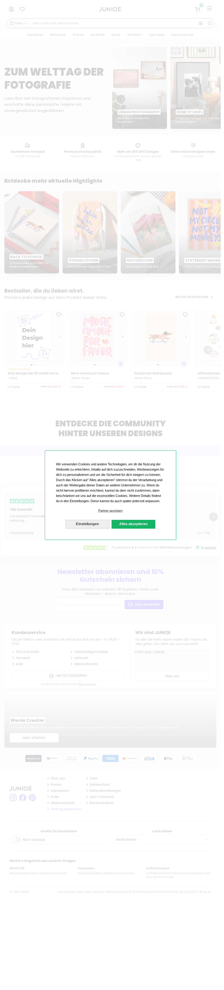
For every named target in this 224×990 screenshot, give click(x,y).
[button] (110, 510)
